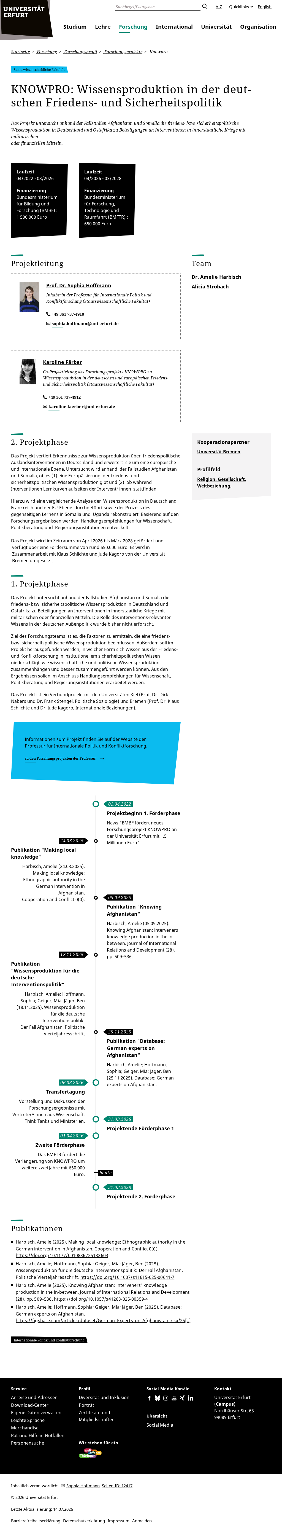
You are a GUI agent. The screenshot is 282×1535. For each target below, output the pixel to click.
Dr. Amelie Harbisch (216, 277)
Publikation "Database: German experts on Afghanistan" (136, 1048)
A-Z (219, 6)
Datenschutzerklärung (84, 1520)
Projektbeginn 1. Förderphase (143, 813)
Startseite (20, 51)
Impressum (118, 1520)
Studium (75, 26)
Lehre (103, 26)
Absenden (204, 6)
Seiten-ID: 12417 (117, 1485)
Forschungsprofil (80, 51)
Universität (216, 26)
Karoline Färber (62, 362)
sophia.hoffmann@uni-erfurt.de (85, 323)
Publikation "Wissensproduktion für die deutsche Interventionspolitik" (45, 974)
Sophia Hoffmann (83, 1485)
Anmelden (142, 1520)
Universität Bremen (218, 452)
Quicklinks (239, 6)
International (174, 26)
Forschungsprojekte (122, 51)
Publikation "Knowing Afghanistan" (134, 910)
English (265, 6)
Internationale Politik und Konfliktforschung (49, 1340)
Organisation (258, 26)
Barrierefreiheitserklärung (35, 1520)
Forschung (133, 26)
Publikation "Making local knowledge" (43, 853)
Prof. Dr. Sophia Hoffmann (78, 285)
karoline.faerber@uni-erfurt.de (81, 406)
